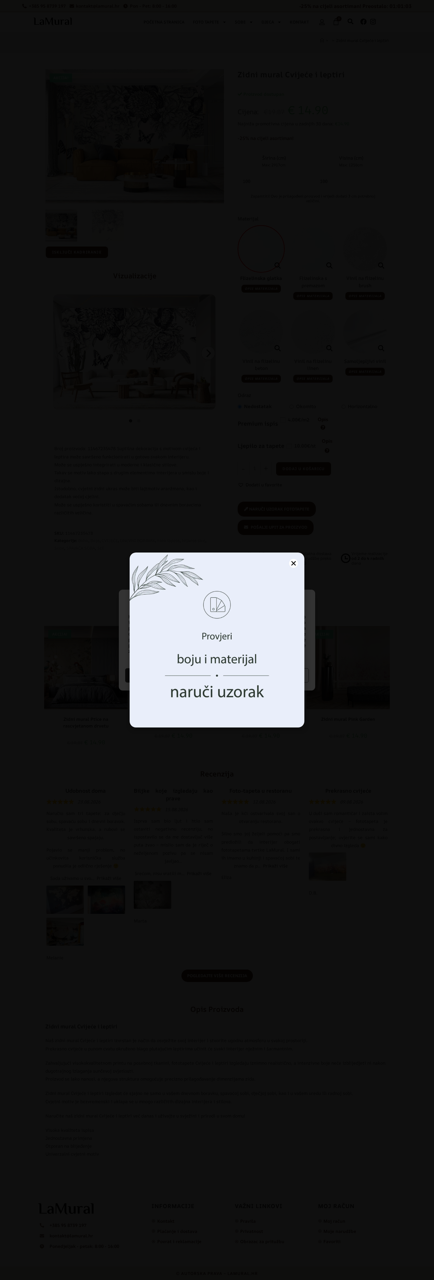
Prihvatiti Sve (170, 675)
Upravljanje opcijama (264, 675)
